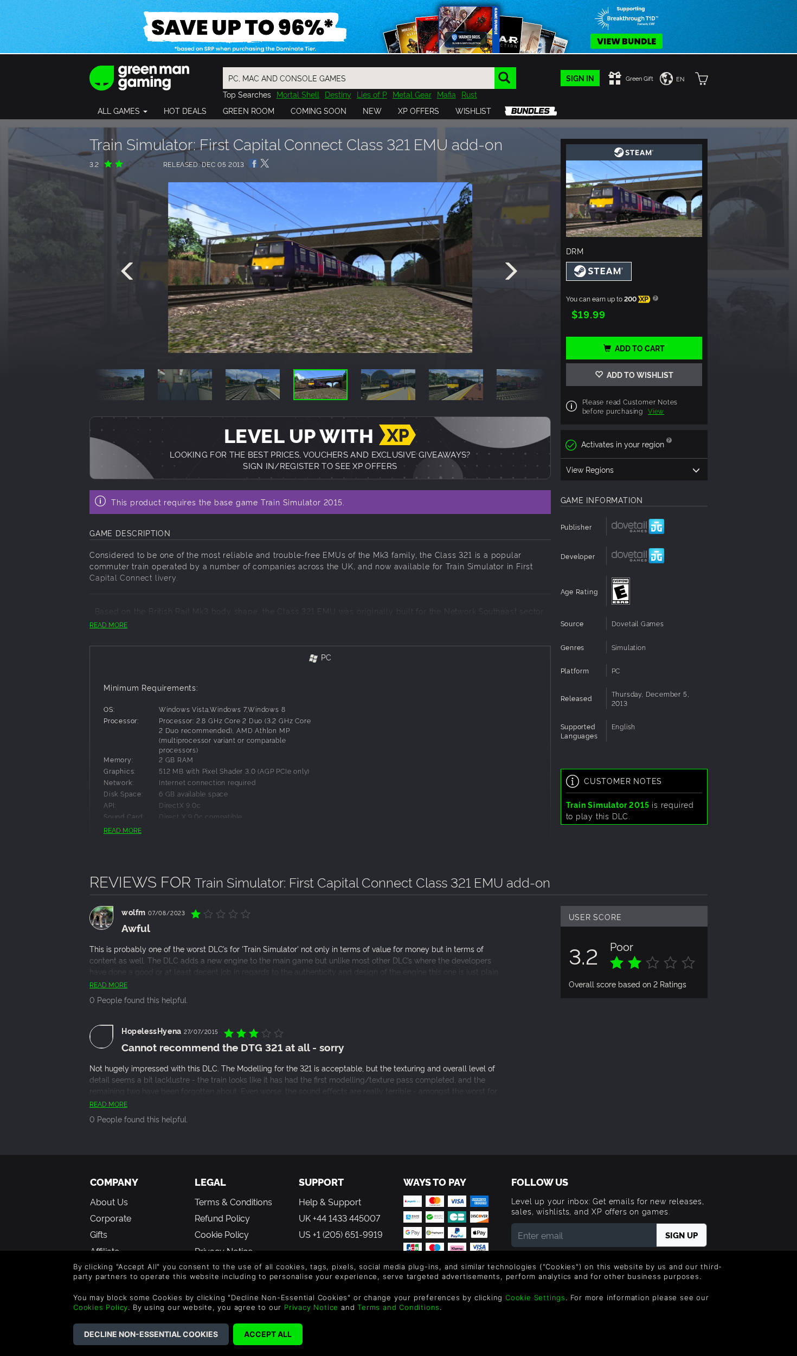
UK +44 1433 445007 (339, 1218)
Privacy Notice (311, 1307)
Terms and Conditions (398, 1307)
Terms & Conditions (233, 1201)
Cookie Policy (222, 1234)
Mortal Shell (298, 94)
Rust (469, 94)
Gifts (98, 1234)
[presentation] (129, 271)
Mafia (446, 94)
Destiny (338, 94)
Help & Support (330, 1201)
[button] (122, 110)
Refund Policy (222, 1218)
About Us (109, 1201)
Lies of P (372, 94)
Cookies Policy (100, 1307)
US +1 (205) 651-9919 (341, 1234)
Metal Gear (412, 94)
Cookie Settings (535, 1297)
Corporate (110, 1218)
